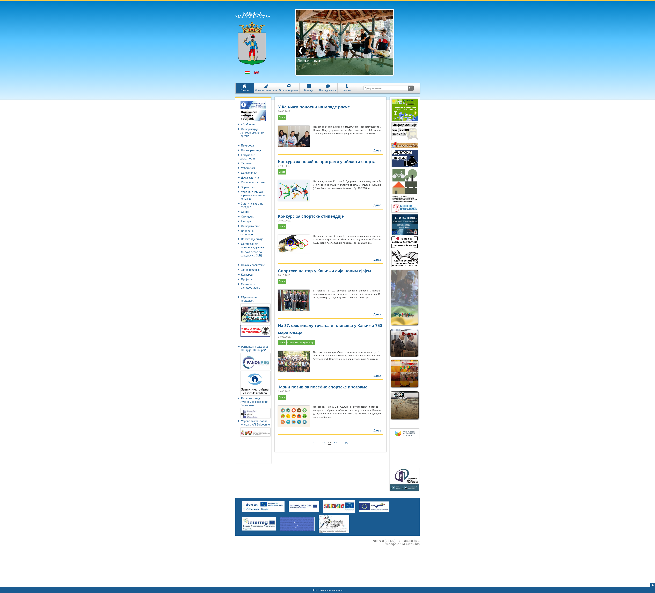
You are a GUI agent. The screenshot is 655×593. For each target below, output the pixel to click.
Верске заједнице (252, 239)
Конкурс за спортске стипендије (311, 216)
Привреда (247, 145)
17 (335, 443)
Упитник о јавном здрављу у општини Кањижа (253, 195)
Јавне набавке (250, 269)
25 (346, 443)
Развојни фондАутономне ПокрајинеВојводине (254, 402)
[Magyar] (247, 73)
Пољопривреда (251, 150)
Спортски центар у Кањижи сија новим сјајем (324, 271)
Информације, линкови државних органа (252, 132)
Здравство (247, 187)
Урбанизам (248, 168)
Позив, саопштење (253, 265)
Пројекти (246, 279)
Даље (377, 150)
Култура (246, 221)
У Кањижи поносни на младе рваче (314, 107)
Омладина (247, 216)
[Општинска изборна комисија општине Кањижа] (253, 115)
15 (324, 443)
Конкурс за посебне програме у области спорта (326, 161)
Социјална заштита (253, 182)
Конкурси (247, 274)
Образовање (249, 172)
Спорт (245, 211)
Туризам (246, 163)
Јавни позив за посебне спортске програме (322, 387)
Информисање (250, 226)
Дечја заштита (250, 177)
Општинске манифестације (300, 342)
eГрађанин (248, 124)
